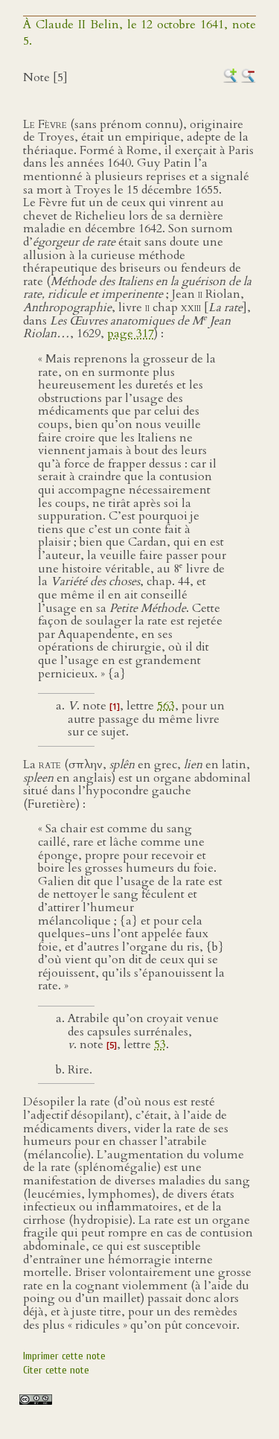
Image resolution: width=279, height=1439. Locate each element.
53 (160, 1044)
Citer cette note (56, 1370)
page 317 (130, 333)
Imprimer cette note (64, 1356)
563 (166, 706)
